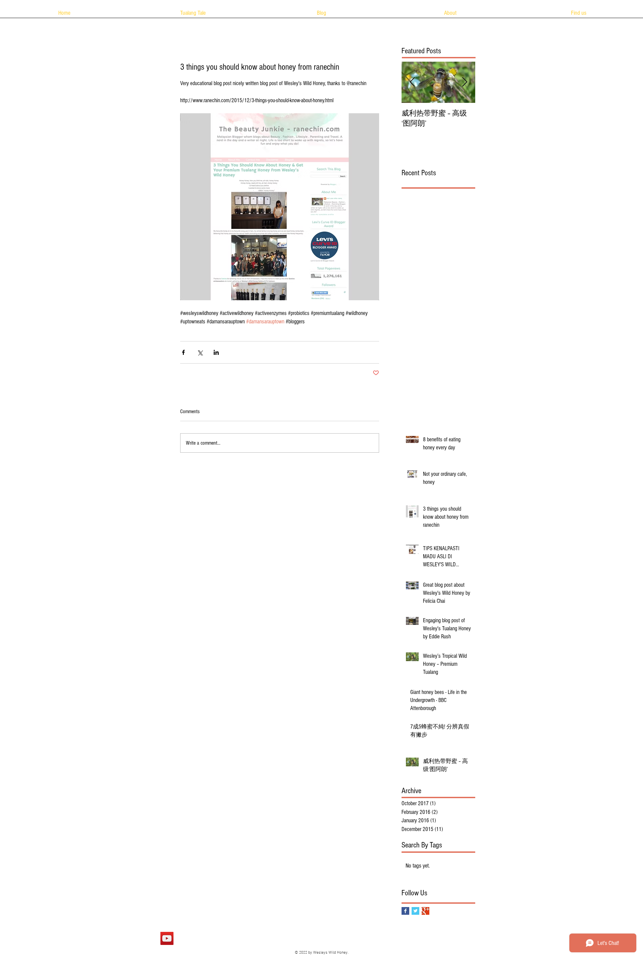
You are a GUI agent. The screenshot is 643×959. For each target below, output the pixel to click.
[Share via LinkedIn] (216, 352)
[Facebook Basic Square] (405, 911)
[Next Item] (464, 82)
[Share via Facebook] (183, 352)
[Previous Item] (412, 82)
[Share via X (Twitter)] (200, 352)
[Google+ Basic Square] (425, 911)
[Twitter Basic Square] (415, 911)
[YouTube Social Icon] (166, 938)
